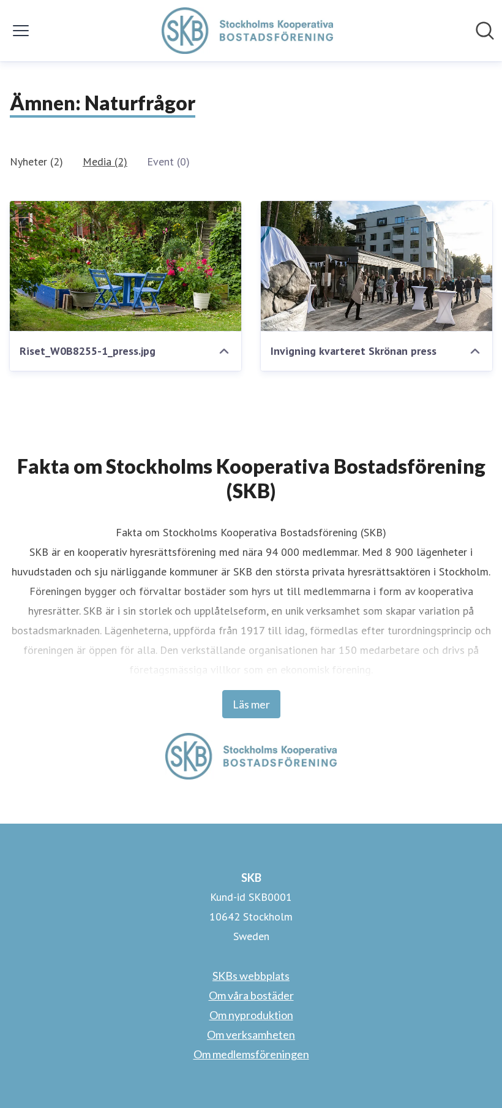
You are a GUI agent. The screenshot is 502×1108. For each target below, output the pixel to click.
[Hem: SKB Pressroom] (247, 30)
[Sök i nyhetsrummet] (485, 30)
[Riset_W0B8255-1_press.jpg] (125, 266)
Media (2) (105, 161)
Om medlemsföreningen (251, 1054)
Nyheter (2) (36, 161)
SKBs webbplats (251, 975)
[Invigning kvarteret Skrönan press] (376, 266)
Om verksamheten (251, 1034)
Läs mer (251, 704)
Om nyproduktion (251, 1015)
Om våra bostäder (251, 995)
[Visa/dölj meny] (20, 30)
